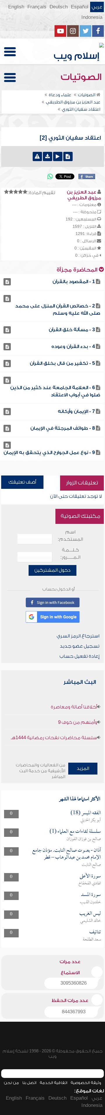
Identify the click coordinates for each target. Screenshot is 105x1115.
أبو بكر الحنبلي (90, 820)
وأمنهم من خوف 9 (77, 722)
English (16, 7)
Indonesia (91, 17)
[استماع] (57, 156)
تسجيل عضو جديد (79, 646)
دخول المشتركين (52, 570)
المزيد (83, 768)
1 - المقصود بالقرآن (73, 281)
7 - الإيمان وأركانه (76, 411)
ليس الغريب (90, 913)
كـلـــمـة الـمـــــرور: (70, 553)
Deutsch (59, 7)
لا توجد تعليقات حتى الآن (76, 496)
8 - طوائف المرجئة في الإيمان (62, 428)
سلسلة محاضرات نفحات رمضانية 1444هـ (54, 737)
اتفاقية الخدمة (53, 1083)
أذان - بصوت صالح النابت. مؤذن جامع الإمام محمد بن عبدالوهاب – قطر (66, 854)
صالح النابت (91, 865)
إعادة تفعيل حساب (79, 656)
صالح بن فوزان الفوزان (83, 839)
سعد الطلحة (92, 939)
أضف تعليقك (22, 482)
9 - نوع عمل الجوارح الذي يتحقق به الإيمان (49, 452)
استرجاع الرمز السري (78, 636)
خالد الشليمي (90, 920)
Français (36, 7)
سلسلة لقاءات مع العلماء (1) (75, 831)
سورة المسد (91, 895)
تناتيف (95, 932)
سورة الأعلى (90, 876)
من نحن (11, 1083)
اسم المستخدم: (70, 535)
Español (79, 7)
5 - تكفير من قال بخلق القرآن (62, 363)
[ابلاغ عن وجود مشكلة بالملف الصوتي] (37, 156)
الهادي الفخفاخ (89, 883)
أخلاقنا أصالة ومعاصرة (74, 707)
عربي (97, 7)
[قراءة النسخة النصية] (68, 156)
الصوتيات (82, 77)
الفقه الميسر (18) (86, 813)
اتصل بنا (29, 1083)
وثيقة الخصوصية (86, 1083)
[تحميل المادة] (47, 156)
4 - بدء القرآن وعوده (73, 346)
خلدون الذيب (90, 902)
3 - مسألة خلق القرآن (72, 329)
